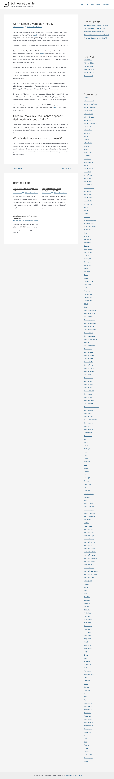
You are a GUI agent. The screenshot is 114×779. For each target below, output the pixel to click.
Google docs (88, 342)
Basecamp (87, 230)
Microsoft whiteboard (91, 571)
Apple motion (88, 178)
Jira (85, 474)
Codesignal (87, 259)
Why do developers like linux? (94, 31)
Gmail (86, 307)
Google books (88, 317)
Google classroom (90, 329)
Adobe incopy (88, 120)
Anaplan (86, 146)
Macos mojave (89, 510)
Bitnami (86, 236)
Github (86, 304)
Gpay (85, 439)
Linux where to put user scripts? (94, 28)
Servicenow (88, 648)
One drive (87, 597)
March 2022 (88, 60)
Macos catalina (89, 507)
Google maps (88, 378)
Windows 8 (87, 716)
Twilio (86, 684)
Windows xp (88, 729)
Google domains (89, 346)
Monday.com (88, 581)
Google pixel (88, 394)
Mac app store (89, 494)
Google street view (90, 420)
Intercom (87, 461)
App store (87, 165)
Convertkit (87, 265)
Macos (86, 500)
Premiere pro (88, 626)
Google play (88, 397)
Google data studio (90, 339)
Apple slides (88, 204)
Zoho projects (88, 758)
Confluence (87, 262)
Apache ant (87, 159)
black (42, 54)
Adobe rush (87, 127)
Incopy (86, 455)
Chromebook (88, 249)
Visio (85, 693)
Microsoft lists (88, 545)
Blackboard (87, 243)
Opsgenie (87, 603)
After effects (88, 143)
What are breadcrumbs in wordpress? (96, 35)
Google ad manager (90, 310)
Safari (86, 642)
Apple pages (88, 194)
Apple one (87, 191)
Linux (85, 487)
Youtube (86, 748)
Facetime (87, 291)
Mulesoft (87, 587)
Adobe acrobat (89, 101)
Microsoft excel (89, 539)
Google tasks (88, 423)
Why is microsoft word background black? (51, 190)
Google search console (91, 407)
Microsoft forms (89, 542)
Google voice (88, 429)
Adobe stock (88, 130)
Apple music (88, 181)
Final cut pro (88, 294)
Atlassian (87, 217)
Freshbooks (88, 297)
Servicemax (88, 645)
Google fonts (88, 362)
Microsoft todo (89, 568)
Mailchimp (87, 519)
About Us (84, 4)
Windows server (89, 722)
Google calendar (89, 320)
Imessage (87, 449)
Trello (85, 677)
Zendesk (86, 751)
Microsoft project (89, 555)
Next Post (66, 168)
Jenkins (86, 471)
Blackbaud (87, 239)
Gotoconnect (88, 433)
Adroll (86, 136)
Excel (85, 288)
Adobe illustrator (89, 117)
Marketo (86, 523)
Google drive (88, 349)
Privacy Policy (95, 4)
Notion (86, 590)
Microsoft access (89, 532)
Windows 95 (88, 719)
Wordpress (87, 732)
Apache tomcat (89, 162)
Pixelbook (87, 616)
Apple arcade (88, 168)
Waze (85, 697)
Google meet (88, 381)
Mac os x (87, 497)
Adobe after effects (90, 104)
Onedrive (87, 600)
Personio (87, 610)
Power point (88, 619)
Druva (86, 278)
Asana (86, 214)
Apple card (87, 172)
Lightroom (87, 484)
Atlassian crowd (89, 223)
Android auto (88, 152)
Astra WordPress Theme (74, 775)
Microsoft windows (90, 574)
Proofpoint (87, 632)
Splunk (86, 668)
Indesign (86, 458)
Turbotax (87, 680)
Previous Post (16, 168)
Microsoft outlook (90, 552)
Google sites (88, 413)
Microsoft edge (89, 536)
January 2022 (88, 66)
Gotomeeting (88, 436)
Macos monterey (89, 513)
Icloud (86, 445)
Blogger (86, 246)
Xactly (86, 738)
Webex (86, 700)
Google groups (89, 368)
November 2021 (89, 73)
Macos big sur (88, 503)
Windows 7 (87, 713)
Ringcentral (87, 639)
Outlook (86, 606)
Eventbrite (87, 284)
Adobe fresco (88, 114)
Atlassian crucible (89, 226)
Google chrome (89, 326)
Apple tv (86, 207)
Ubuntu (86, 687)
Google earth (88, 352)
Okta (85, 594)
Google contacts (89, 336)
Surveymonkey (89, 674)
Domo (86, 275)
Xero (85, 742)
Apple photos (88, 197)
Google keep (88, 375)
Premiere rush (88, 629)
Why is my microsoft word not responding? (25, 217)
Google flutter (88, 358)
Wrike (85, 735)
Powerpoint (87, 623)
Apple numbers (89, 188)
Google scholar (89, 400)
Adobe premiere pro (90, 123)
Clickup (86, 255)
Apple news (88, 185)
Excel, (55, 108)
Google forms (88, 365)
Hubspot (87, 442)
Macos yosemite (89, 516)
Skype (86, 655)
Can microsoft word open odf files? (25, 190)
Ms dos (86, 584)
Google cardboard (90, 323)
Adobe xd (87, 133)
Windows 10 (88, 703)
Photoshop (87, 613)
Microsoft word (18, 27)
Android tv (87, 156)
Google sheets (88, 410)
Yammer (86, 745)
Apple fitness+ (89, 175)
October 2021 (88, 76)
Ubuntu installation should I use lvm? (96, 25)
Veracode (87, 690)
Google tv (87, 426)
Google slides (88, 416)
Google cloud (88, 333)
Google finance (89, 355)
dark (35, 35)
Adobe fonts (88, 110)
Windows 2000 (89, 709)
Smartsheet (87, 661)
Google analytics (89, 313)
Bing (85, 233)
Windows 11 (88, 706)
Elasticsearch (88, 281)
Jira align (87, 478)
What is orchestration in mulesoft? (95, 38)
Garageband (88, 300)
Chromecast (88, 252)
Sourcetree (87, 664)
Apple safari (88, 201)
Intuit (85, 465)
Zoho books (88, 755)
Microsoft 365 (88, 529)
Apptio (86, 210)
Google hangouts (89, 371)
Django (86, 268)
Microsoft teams (89, 561)
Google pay (88, 387)
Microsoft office (89, 548)
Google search (89, 404)
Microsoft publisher (90, 558)
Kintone (86, 481)
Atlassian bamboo (90, 220)
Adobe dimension (89, 107)
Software (106, 4)
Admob (86, 98)
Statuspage (87, 671)
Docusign (87, 271)
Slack (85, 658)
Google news (88, 384)
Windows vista (89, 726)
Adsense (86, 139)
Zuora (86, 761)
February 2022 (89, 63)
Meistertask (88, 526)
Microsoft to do (89, 565)
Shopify (86, 652)
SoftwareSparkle (22, 3)
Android (86, 149)
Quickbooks (88, 635)
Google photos (89, 391)
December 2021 (89, 69)
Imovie (86, 452)
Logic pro (87, 490)
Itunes (86, 468)
